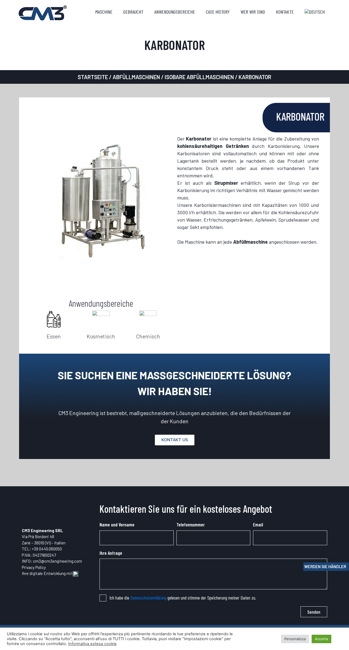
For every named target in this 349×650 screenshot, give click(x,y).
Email (258, 524)
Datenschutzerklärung (148, 598)
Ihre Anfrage (111, 553)
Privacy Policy (34, 567)
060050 (55, 548)
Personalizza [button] (295, 639)
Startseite (93, 77)
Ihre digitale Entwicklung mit (47, 573)
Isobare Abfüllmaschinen (199, 77)
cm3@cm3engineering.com (57, 561)
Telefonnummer (190, 524)
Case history (218, 12)
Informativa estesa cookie (92, 643)
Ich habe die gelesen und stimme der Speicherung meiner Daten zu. (182, 598)
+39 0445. (40, 548)
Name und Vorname (117, 524)
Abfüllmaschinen (136, 77)
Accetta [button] (321, 639)
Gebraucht (133, 12)
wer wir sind (252, 12)
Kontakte (285, 12)
